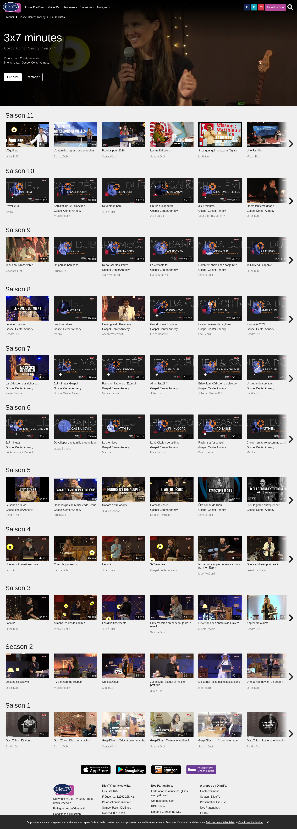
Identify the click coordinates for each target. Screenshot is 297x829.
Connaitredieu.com (162, 800)
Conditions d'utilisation (67, 814)
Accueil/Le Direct (35, 7)
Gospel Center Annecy (35, 62)
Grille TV (53, 7)
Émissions (86, 7)
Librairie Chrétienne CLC (166, 811)
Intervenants (69, 7)
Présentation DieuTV (213, 802)
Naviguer (102, 7)
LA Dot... (205, 813)
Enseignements (29, 58)
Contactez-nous (209, 791)
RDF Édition (158, 806)
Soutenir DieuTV (210, 796)
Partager (33, 77)
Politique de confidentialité (69, 808)
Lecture (13, 77)
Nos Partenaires (210, 807)
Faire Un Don (275, 7)
